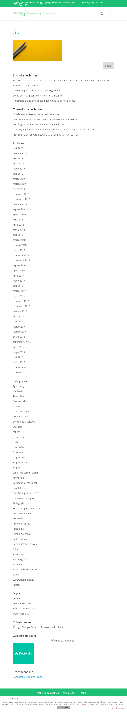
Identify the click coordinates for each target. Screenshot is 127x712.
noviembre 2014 (21, 372)
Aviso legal (69, 692)
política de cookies (77, 704)
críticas (16, 431)
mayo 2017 (19, 280)
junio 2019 (18, 163)
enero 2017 (19, 296)
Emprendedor (20, 457)
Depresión (18, 437)
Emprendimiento (21, 462)
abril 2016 (18, 321)
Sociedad (17, 564)
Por (27, 676)
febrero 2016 (20, 331)
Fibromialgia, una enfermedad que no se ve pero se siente (44, 100)
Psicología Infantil (22, 533)
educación (18, 447)
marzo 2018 (19, 239)
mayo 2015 (19, 352)
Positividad (18, 518)
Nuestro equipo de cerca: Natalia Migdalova (36, 90)
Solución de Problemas (25, 569)
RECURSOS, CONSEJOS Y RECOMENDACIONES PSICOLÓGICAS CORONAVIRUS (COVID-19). (62, 80)
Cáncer (16, 406)
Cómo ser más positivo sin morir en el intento (37, 95)
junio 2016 (18, 316)
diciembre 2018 (21, 194)
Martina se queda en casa (26, 85)
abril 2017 (18, 285)
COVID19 (17, 426)
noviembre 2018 (21, 199)
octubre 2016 (20, 311)
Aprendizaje (19, 386)
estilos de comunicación (26, 472)
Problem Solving (21, 523)
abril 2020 (18, 148)
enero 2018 (19, 250)
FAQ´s (83, 692)
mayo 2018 (19, 229)
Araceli (16, 134)
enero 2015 (19, 362)
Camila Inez (19, 114)
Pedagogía (18, 503)
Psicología (18, 528)
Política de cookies (48, 692)
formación (18, 477)
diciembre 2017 (21, 255)
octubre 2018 (20, 204)
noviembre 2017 (21, 260)
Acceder (17, 598)
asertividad (18, 391)
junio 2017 (18, 275)
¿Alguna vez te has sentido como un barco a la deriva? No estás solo (58, 129)
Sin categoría (20, 559)
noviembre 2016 (21, 306)
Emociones (19, 452)
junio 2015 (18, 347)
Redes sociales (21, 539)
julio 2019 (18, 158)
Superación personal (24, 579)
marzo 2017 (19, 290)
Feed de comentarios (24, 608)
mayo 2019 (19, 168)
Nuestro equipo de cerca (26, 493)
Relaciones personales (25, 544)
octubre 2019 (20, 153)
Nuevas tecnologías (23, 498)
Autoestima (19, 396)
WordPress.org (21, 613)
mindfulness (19, 488)
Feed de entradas (22, 603)
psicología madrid (22, 124)
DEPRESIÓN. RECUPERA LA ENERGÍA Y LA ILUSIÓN (49, 119)
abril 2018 (18, 234)
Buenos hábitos (21, 401)
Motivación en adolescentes (44, 114)
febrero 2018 (20, 245)
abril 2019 (18, 173)
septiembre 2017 (22, 265)
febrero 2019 (20, 183)
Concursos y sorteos (24, 421)
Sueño (16, 574)
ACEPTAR (63, 708)
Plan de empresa (22, 513)
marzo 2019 (19, 178)
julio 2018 (18, 219)
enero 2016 (19, 336)
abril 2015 (18, 357)
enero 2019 (19, 188)
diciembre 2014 (21, 367)
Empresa (17, 467)
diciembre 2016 (21, 301)
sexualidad (18, 554)
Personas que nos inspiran (27, 508)
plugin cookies (118, 708)
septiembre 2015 (22, 341)
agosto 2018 (19, 214)
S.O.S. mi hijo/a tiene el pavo (51, 124)
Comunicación (20, 416)
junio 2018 (18, 224)
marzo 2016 (19, 326)
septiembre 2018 (22, 209)
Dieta (16, 442)
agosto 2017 (19, 270)
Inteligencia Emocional (25, 482)
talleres (17, 584)
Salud (16, 549)
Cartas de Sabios (22, 411)
